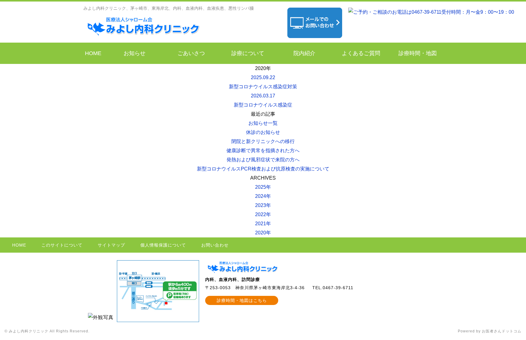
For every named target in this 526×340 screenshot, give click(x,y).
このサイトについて (61, 245)
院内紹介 (304, 53)
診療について (247, 53)
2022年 (263, 214)
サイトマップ (111, 245)
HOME (93, 53)
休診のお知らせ (263, 132)
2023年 (263, 205)
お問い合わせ (215, 245)
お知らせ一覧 (263, 123)
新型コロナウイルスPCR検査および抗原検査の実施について (263, 168)
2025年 (263, 187)
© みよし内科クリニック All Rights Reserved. (47, 331)
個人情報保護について (163, 245)
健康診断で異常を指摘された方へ (263, 150)
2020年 (263, 232)
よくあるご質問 (361, 53)
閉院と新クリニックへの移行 (263, 141)
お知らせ (135, 53)
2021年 (263, 223)
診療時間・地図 (417, 53)
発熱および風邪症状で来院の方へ (263, 159)
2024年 (263, 196)
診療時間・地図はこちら (242, 300)
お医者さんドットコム (501, 331)
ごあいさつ (191, 53)
